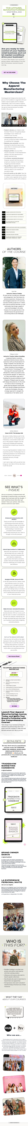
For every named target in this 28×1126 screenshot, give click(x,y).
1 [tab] (8, 1018)
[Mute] (19, 125)
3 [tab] (13, 1018)
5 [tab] (17, 1018)
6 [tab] (19, 1018)
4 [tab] (15, 1018)
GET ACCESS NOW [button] (9, 72)
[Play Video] (2, 125)
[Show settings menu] (22, 125)
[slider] (12, 125)
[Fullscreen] (25, 125)
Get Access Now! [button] (14, 656)
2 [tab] (10, 1018)
